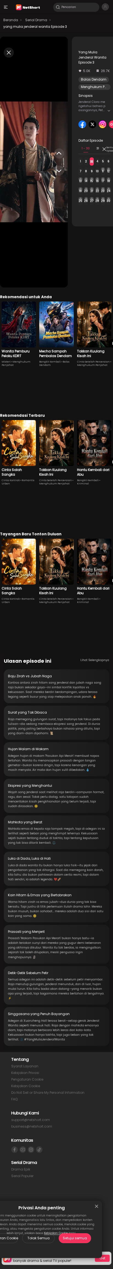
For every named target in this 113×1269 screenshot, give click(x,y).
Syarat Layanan (24, 1066)
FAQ (14, 1099)
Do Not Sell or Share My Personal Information (47, 1092)
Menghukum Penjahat (92, 365)
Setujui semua (75, 1238)
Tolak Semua (38, 1238)
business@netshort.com (31, 1126)
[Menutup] (96, 1206)
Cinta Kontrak (11, 480)
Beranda (10, 20)
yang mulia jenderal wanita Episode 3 (35, 26)
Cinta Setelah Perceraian (93, 361)
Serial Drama (36, 20)
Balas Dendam (93, 79)
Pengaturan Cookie (27, 1079)
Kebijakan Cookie (25, 1086)
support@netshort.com (30, 1119)
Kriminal (83, 483)
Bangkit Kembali (50, 361)
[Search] (58, 7)
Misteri (6, 361)
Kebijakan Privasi (25, 1072)
